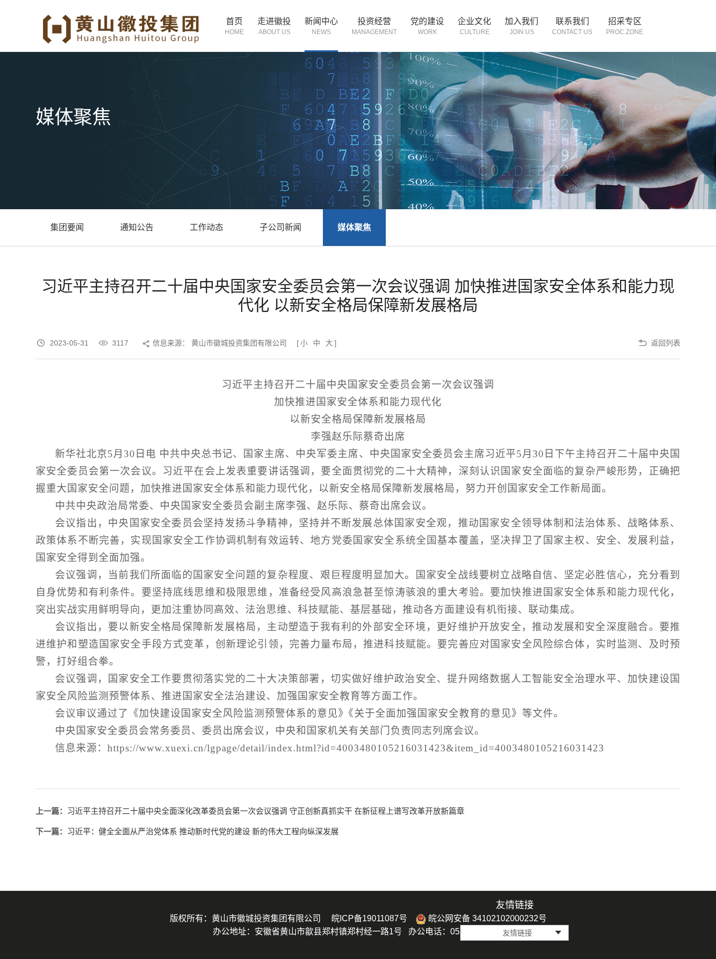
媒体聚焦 (354, 227)
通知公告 (137, 227)
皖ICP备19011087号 (369, 918)
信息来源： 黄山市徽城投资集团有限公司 (220, 343)
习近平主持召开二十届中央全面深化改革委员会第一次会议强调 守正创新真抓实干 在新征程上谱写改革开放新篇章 (265, 810)
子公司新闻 (280, 227)
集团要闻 (67, 227)
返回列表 (665, 343)
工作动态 (206, 227)
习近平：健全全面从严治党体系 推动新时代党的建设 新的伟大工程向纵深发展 (203, 831)
